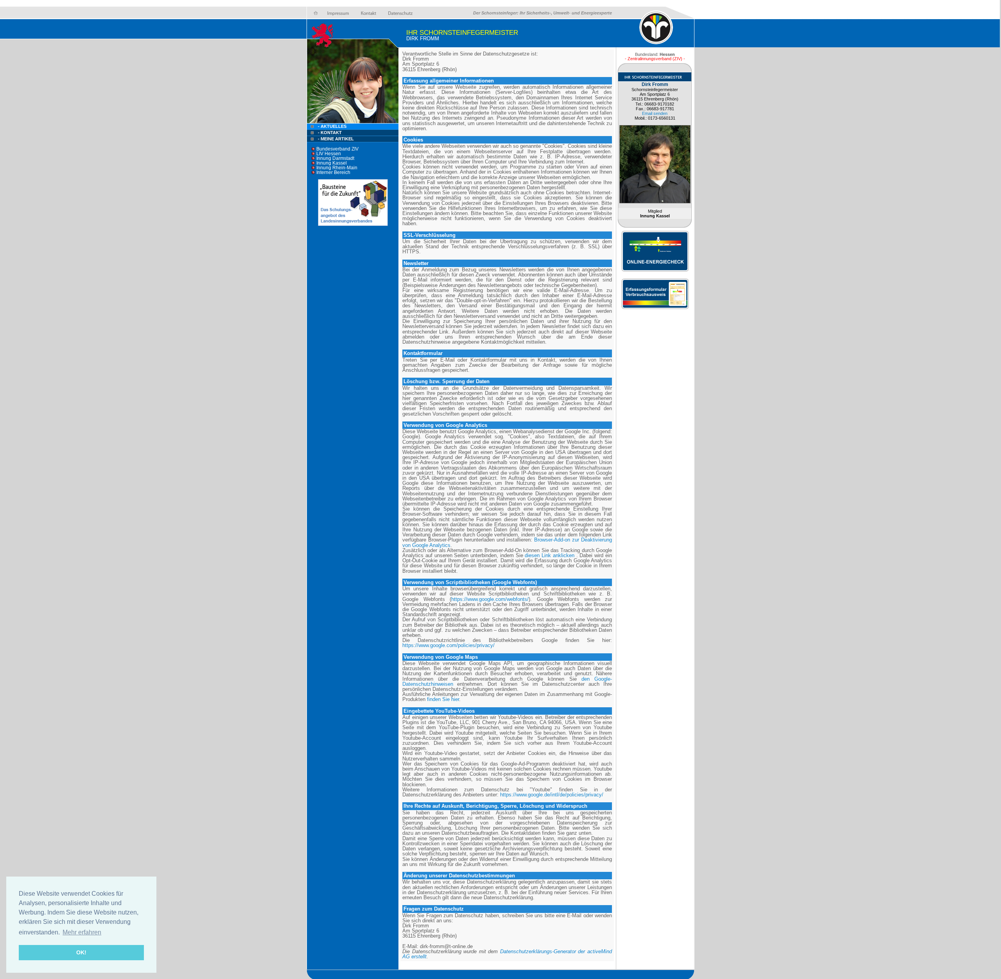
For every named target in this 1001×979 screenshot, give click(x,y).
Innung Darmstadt (335, 158)
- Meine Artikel (336, 138)
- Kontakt (329, 132)
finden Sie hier (442, 699)
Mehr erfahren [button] (82, 932)
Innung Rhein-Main (336, 167)
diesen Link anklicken (549, 555)
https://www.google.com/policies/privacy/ (448, 645)
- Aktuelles (331, 126)
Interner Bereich (333, 172)
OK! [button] (81, 952)
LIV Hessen (328, 153)
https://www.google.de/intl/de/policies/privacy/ (551, 795)
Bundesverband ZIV (337, 149)
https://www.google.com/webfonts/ (490, 599)
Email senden (654, 113)
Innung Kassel (331, 163)
